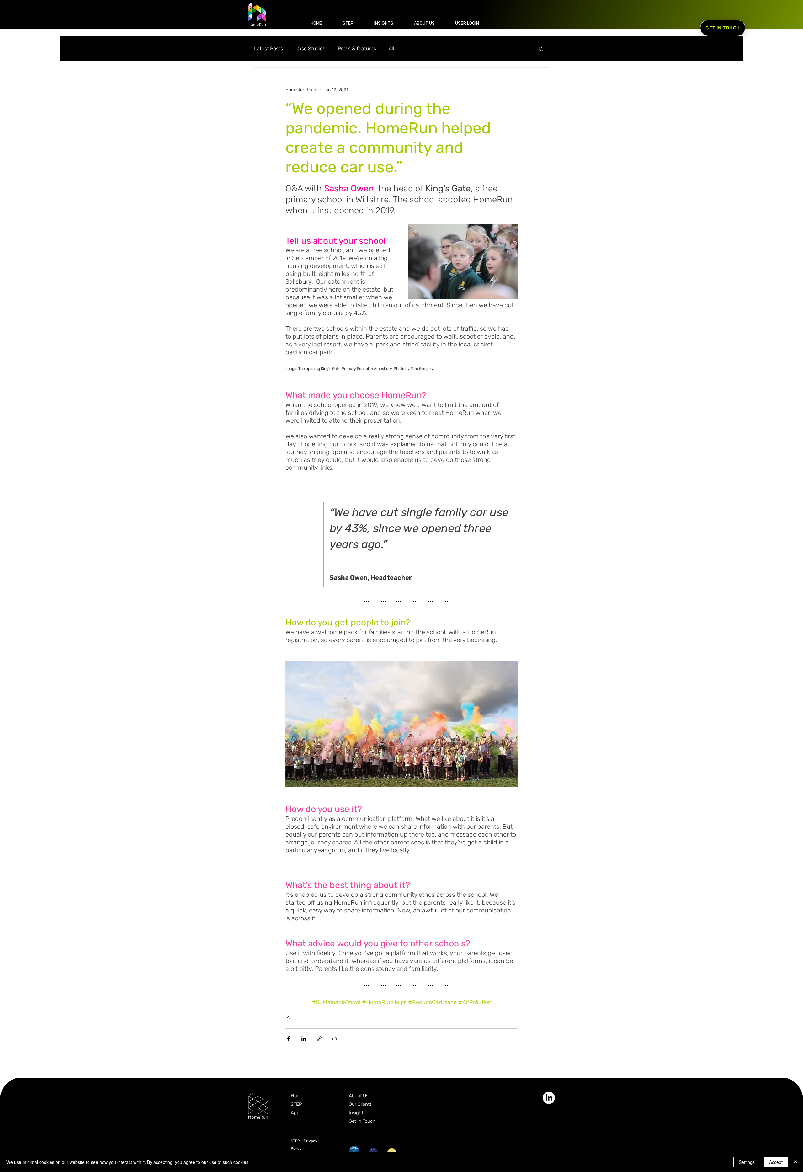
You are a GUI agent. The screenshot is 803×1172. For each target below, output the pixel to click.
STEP (296, 1104)
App (295, 1113)
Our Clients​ (360, 1104)
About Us (358, 1096)
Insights (357, 1113)
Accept (776, 1162)
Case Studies (310, 48)
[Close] (795, 1162)
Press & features (357, 48)
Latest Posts (268, 48)
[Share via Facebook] (288, 1039)
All (391, 48)
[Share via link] (319, 1039)
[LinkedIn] (549, 1098)
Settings (747, 1162)
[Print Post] (335, 1039)
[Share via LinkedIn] (304, 1039)
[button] (467, 23)
